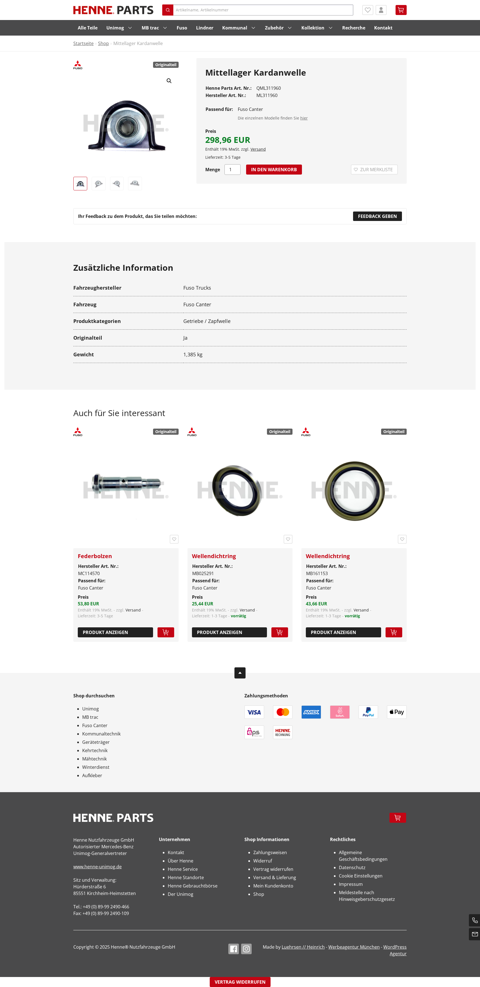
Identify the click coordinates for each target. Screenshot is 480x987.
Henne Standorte (186, 877)
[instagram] (246, 949)
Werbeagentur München (354, 947)
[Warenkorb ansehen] (401, 10)
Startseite (83, 43)
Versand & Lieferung (274, 877)
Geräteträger (96, 742)
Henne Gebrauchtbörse (193, 886)
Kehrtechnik (95, 750)
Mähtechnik (94, 759)
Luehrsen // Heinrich (303, 947)
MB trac (150, 28)
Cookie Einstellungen (360, 876)
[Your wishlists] (367, 10)
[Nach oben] (240, 672)
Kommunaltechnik (101, 734)
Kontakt (383, 28)
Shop (103, 43)
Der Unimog (180, 894)
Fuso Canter (95, 725)
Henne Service (183, 869)
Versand (258, 149)
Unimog (115, 28)
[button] (169, 81)
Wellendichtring (214, 556)
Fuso (182, 28)
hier (304, 118)
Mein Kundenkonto (273, 886)
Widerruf (262, 861)
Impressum (351, 884)
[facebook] (233, 949)
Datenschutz (352, 867)
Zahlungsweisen (270, 852)
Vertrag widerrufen (273, 869)
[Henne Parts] (113, 10)
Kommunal (234, 28)
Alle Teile (88, 28)
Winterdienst (95, 767)
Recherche (353, 28)
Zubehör (274, 28)
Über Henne (180, 861)
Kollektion (312, 28)
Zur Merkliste (376, 169)
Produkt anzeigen (105, 632)
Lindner (204, 28)
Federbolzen (95, 556)
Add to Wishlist (174, 539)
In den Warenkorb (274, 169)
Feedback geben (377, 216)
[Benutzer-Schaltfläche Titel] (381, 10)
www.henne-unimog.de (97, 867)
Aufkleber (92, 775)
